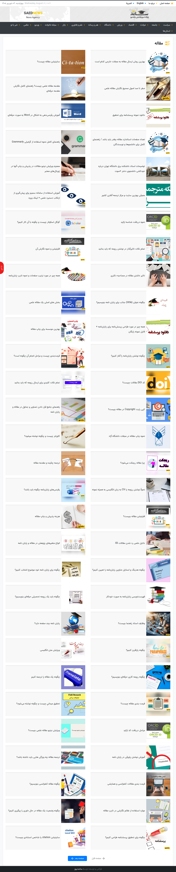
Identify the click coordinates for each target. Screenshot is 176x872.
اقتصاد (131, 25)
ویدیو (37, 25)
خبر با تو (14, 25)
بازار (64, 25)
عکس (26, 25)
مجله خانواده (51, 25)
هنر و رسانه (93, 25)
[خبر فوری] (2, 268)
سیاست (167, 25)
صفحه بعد (79, 858)
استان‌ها (167, 31)
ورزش (120, 25)
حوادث (143, 25)
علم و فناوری (77, 25)
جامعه (155, 25)
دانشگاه (108, 25)
